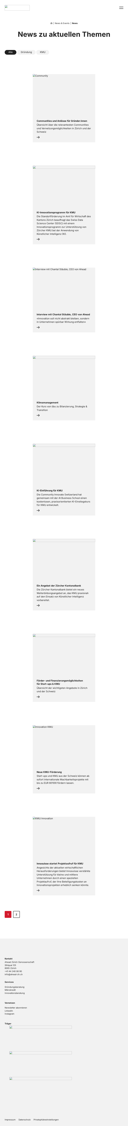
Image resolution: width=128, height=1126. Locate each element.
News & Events (62, 23)
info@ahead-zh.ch (14, 974)
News (75, 23)
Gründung (26, 52)
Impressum (10, 1119)
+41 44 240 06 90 (13, 971)
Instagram (9, 1013)
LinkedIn (9, 1010)
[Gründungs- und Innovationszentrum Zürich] (51, 23)
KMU (42, 52)
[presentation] (121, 7)
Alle (10, 52)
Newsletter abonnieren (16, 1007)
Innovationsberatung (15, 993)
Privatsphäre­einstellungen (46, 1119)
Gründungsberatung (14, 987)
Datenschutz (25, 1119)
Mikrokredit (10, 989)
